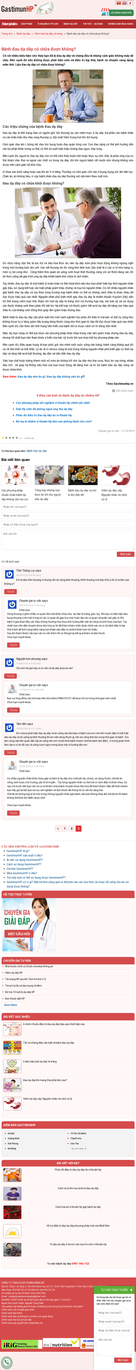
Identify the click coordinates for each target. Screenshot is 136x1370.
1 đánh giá (26, 438)
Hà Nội (11, 1133)
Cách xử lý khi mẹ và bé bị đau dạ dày (78, 1188)
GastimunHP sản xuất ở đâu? (24, 855)
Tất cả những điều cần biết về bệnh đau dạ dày (48, 1042)
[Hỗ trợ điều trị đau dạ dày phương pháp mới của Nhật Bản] (12, 1231)
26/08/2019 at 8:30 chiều (28, 663)
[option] (68, 924)
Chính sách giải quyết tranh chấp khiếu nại (22, 1323)
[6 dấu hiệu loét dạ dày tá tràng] (12, 1067)
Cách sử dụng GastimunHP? (24, 864)
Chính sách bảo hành (11, 1313)
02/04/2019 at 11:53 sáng (32, 605)
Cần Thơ (74, 1143)
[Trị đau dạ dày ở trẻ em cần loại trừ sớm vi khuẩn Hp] (12, 1250)
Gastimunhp (28, 9)
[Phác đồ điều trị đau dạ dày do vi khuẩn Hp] (12, 1175)
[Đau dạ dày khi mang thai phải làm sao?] (12, 1085)
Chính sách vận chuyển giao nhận (18, 1309)
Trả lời (10, 591)
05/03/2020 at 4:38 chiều (31, 766)
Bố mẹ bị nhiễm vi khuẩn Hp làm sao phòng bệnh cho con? (54, 421)
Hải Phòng (13, 1143)
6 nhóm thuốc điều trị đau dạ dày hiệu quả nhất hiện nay (54, 1024)
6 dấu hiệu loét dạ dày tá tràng (40, 1061)
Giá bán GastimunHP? (20, 868)
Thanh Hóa (75, 1138)
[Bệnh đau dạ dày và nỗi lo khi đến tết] (83, 486)
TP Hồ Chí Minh (78, 1133)
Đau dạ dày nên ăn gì (31, 376)
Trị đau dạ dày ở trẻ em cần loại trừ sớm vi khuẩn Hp (78, 1244)
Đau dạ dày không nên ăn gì (65, 376)
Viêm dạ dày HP (14, 972)
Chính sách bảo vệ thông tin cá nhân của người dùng (27, 1316)
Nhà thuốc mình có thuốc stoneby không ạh (29, 966)
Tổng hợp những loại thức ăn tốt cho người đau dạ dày (48, 495)
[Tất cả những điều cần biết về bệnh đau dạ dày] (12, 1048)
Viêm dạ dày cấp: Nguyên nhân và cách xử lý (114, 495)
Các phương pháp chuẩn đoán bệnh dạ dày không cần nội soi (14, 495)
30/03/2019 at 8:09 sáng (28, 575)
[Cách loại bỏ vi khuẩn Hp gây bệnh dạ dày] (12, 1212)
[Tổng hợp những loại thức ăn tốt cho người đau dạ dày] (49, 486)
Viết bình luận (124, 390)
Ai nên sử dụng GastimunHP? (25, 860)
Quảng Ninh (13, 1138)
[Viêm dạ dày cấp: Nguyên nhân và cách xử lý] (116, 486)
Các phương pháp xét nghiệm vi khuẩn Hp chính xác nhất (53, 403)
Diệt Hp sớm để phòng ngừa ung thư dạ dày (44, 409)
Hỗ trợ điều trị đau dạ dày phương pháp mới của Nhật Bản (78, 1225)
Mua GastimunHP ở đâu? (22, 873)
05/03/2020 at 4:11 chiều (28, 728)
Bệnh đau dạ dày (37, 451)
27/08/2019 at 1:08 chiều (31, 689)
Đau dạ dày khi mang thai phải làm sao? (45, 1080)
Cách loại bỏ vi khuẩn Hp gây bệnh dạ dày (78, 1206)
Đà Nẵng (12, 1148)
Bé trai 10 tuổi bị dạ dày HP (20, 992)
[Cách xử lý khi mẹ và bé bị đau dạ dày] (12, 1194)
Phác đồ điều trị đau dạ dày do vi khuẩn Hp (44, 415)
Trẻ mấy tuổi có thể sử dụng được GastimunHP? (36, 877)
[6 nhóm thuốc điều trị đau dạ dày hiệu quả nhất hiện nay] (12, 1029)
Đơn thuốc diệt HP (15, 998)
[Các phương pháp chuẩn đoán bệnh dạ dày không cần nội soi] (16, 486)
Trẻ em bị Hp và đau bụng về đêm (23, 985)
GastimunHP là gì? (18, 851)
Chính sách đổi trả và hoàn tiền (16, 1320)
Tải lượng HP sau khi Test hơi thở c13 (25, 979)
